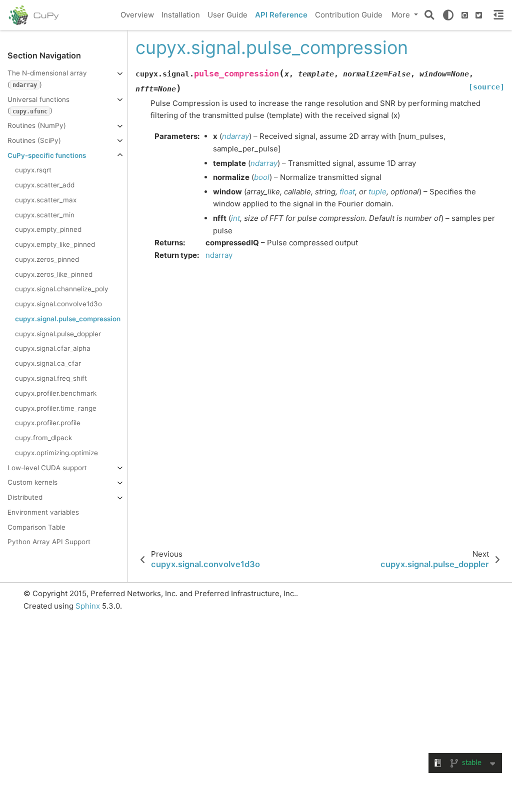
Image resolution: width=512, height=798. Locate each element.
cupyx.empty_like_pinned (55, 244)
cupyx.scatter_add (44, 185)
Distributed (25, 497)
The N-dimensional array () (47, 78)
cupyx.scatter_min (44, 215)
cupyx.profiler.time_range (55, 408)
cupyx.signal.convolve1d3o (58, 304)
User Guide (228, 14)
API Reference (281, 14)
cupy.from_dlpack (43, 438)
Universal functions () (39, 104)
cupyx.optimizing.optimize (56, 453)
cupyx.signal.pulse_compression (67, 319)
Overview (137, 14)
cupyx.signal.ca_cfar (48, 363)
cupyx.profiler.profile (47, 423)
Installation (181, 14)
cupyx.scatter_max (45, 200)
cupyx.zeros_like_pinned (53, 274)
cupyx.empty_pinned (48, 229)
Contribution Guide (348, 14)
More (402, 14)
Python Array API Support (49, 542)
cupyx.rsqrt (33, 170)
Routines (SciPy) (34, 140)
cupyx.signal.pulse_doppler (58, 334)
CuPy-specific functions (47, 155)
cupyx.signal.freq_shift (51, 378)
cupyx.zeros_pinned (47, 259)
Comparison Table (37, 527)
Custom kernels (33, 482)
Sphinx (88, 606)
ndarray (219, 255)
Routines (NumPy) (37, 125)
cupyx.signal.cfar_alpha (52, 348)
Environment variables (43, 512)
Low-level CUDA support (47, 468)
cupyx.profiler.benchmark (55, 393)
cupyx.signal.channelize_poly (61, 289)
